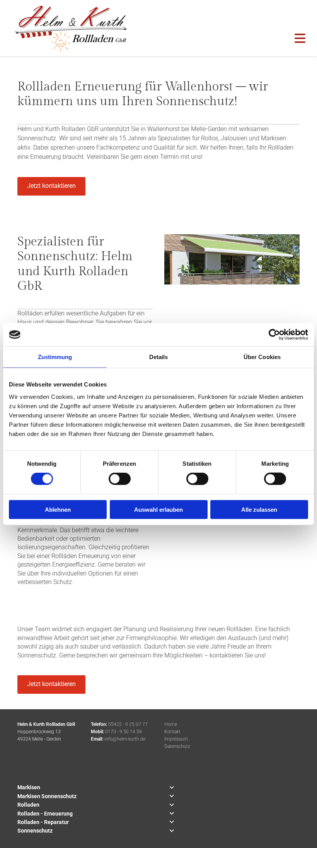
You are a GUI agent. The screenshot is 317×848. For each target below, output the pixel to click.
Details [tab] (158, 357)
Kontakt (172, 731)
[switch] (120, 479)
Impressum (176, 739)
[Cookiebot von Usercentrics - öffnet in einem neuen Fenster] (274, 335)
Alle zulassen (259, 509)
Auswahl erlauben (158, 509)
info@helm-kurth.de (124, 739)
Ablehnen (58, 509)
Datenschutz (177, 746)
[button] (51, 186)
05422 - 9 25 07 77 (128, 724)
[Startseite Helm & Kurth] (69, 28)
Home (170, 724)
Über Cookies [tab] (262, 357)
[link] (171, 787)
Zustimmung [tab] (55, 357)
